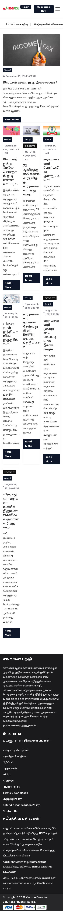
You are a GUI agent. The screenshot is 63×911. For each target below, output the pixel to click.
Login (25, 7)
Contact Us (10, 811)
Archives (8, 780)
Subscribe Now (43, 9)
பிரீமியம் (8, 762)
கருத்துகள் (50, 297)
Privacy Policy (11, 787)
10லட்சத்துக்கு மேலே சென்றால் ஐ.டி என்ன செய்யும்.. (10, 171)
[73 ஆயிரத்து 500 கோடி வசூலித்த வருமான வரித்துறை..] (31, 130)
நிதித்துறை (29, 145)
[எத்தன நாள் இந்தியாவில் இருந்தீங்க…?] (11, 298)
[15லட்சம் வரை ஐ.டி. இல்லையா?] (31, 50)
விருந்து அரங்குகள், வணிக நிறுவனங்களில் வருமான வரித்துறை (11, 510)
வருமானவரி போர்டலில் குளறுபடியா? (51, 169)
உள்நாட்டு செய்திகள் (16, 750)
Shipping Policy (12, 799)
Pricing (7, 774)
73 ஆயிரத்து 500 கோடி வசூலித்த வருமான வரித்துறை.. (31, 179)
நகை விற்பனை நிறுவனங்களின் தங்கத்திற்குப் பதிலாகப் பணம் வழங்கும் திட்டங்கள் (27, 867)
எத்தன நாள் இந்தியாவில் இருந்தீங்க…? (10, 333)
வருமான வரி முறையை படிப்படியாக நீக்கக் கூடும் (51, 334)
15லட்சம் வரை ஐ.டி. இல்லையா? (30, 82)
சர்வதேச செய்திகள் (15, 756)
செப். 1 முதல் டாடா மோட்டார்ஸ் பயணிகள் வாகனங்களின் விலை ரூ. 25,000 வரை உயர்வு (29, 883)
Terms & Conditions (15, 793)
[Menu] (57, 9)
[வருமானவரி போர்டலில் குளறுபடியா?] (51, 130)
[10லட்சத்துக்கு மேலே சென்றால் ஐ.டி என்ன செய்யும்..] (11, 130)
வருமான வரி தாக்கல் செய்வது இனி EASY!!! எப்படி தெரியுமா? (31, 330)
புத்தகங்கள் (10, 768)
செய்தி (7, 70)
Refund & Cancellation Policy (21, 805)
